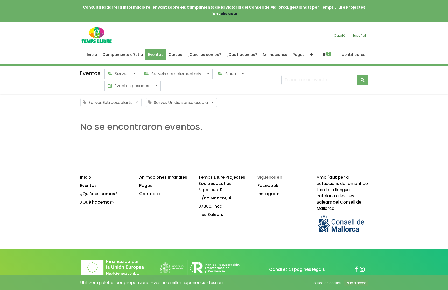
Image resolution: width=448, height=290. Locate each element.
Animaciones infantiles (163, 177)
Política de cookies (326, 283)
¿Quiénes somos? (98, 194)
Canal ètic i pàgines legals (297, 269)
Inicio (85, 177)
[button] (311, 54)
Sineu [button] (230, 74)
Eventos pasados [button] (131, 86)
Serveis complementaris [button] (176, 74)
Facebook (267, 185)
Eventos (88, 185)
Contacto (149, 194)
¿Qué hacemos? (97, 202)
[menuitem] (92, 54)
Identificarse (353, 54)
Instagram (268, 194)
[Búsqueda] (362, 80)
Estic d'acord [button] (356, 283)
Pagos (145, 185)
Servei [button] (121, 74)
